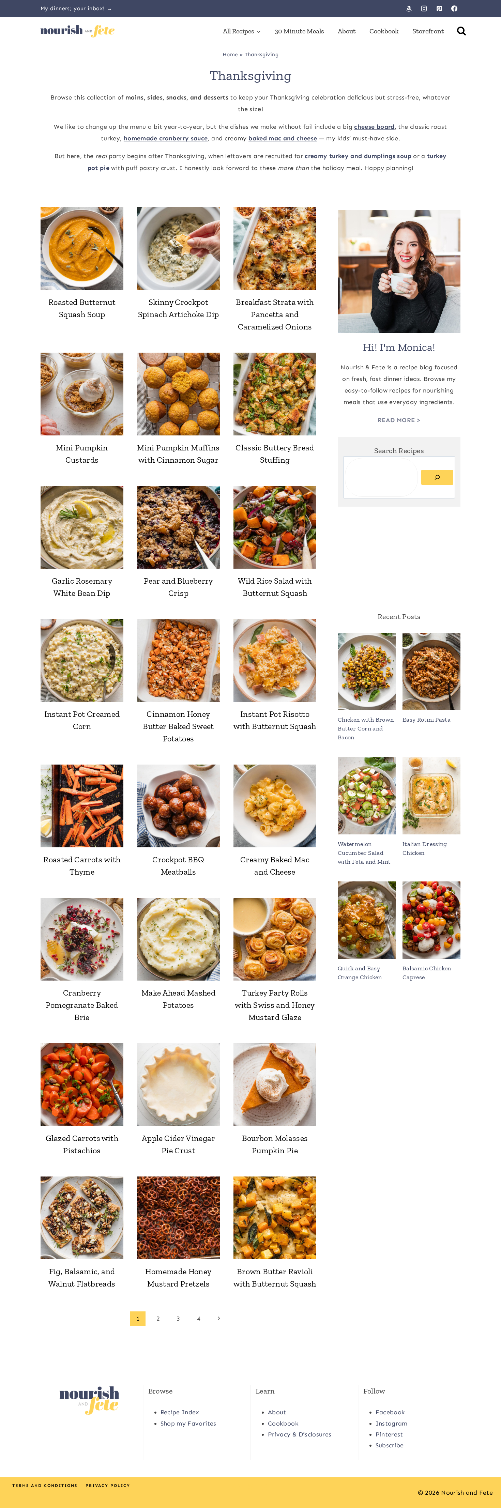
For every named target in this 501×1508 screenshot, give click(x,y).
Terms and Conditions (44, 1485)
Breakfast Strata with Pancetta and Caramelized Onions (275, 314)
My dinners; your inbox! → (76, 8)
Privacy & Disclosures (300, 1434)
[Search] (437, 477)
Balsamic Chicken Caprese (427, 973)
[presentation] (82, 248)
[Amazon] (409, 8)
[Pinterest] (439, 8)
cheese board (374, 126)
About (347, 31)
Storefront (428, 31)
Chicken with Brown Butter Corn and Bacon (366, 728)
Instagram (392, 1423)
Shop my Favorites (188, 1423)
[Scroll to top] (485, 1481)
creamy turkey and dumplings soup (358, 156)
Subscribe (390, 1445)
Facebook (390, 1412)
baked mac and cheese (282, 138)
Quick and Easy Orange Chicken (360, 973)
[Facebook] (454, 8)
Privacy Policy (108, 1485)
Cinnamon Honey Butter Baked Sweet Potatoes (178, 726)
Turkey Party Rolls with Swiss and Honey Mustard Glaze (275, 1005)
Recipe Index (180, 1412)
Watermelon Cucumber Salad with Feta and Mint (364, 852)
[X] (250, 1487)
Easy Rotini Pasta (427, 719)
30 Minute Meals (299, 31)
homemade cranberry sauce (166, 138)
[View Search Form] (461, 31)
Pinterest (389, 1434)
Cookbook (384, 31)
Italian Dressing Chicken (425, 848)
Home (230, 54)
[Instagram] (424, 8)
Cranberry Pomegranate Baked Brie (82, 1005)
